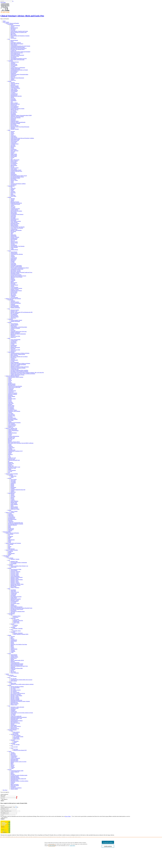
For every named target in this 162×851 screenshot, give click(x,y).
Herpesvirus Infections (15, 104)
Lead (9, 455)
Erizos (12, 747)
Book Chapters (6, 22)
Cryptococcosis (14, 257)
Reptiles (9, 81)
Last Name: (3, 813)
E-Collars (12, 344)
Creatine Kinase (11, 447)
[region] (81, 844)
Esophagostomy (14, 345)
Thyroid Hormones (12, 470)
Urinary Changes (14, 511)
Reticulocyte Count (12, 468)
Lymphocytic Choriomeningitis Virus (15, 522)
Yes (14, 807)
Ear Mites (12, 262)
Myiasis (12, 646)
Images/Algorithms (7, 531)
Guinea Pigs (13, 188)
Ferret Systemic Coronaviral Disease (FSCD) (20, 267)
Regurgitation (13, 487)
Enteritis (12, 152)
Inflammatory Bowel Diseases (14, 411)
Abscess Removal (14, 323)
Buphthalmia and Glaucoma (16, 203)
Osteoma (12, 286)
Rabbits (9, 197)
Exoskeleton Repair (14, 305)
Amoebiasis (13, 63)
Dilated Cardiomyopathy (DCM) (17, 660)
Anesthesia (13, 300)
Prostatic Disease (14, 291)
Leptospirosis (10, 521)
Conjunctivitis (13, 142)
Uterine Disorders (14, 247)
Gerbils (12, 190)
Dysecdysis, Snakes (15, 575)
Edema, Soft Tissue (14, 150)
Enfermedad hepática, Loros (16, 718)
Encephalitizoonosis (15, 218)
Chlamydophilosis (14, 90)
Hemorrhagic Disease (15, 223)
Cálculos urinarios (16, 735)
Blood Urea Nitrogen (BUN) (14, 441)
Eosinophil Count (11, 449)
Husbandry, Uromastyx (15, 583)
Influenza (12, 278)
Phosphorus (10, 462)
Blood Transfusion (14, 355)
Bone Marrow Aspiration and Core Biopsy (19, 356)
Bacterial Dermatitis (15, 85)
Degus (12, 193)
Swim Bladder (13, 563)
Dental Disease (14, 212)
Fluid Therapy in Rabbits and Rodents (18, 364)
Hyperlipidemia (11, 408)
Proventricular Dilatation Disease (17, 176)
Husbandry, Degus (17, 630)
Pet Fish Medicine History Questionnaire (19, 562)
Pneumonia (13, 173)
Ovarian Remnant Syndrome (16, 288)
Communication (14, 639)
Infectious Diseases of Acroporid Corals (19, 32)
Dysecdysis (13, 30)
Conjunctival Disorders (15, 208)
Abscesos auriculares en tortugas (17, 686)
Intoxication (13, 33)
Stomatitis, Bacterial (15, 129)
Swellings (13, 488)
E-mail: (2, 815)
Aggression (13, 84)
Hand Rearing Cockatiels (16, 598)
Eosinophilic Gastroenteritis (16, 265)
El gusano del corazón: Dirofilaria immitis (19, 775)
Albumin (10, 431)
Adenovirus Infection (15, 83)
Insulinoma (13, 279)
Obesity (12, 232)
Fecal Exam (13, 330)
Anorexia (12, 133)
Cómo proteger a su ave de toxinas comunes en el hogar (22, 712)
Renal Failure (10, 420)
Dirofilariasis (13, 259)
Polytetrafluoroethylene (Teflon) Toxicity (19, 175)
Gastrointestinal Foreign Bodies (17, 269)
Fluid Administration (15, 306)
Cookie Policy (72, 845)
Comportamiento (14, 755)
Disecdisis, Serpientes (15, 699)
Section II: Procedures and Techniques (13, 298)
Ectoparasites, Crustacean (16, 42)
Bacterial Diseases (14, 27)
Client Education (6, 555)
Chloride (10, 445)
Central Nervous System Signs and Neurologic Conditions (22, 138)
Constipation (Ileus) (14, 143)
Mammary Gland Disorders (16, 230)
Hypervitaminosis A (15, 106)
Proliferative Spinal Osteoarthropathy (18, 122)
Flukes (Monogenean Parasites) (17, 43)
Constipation (10, 389)
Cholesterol (10, 446)
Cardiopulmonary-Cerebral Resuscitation (19, 327)
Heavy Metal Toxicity (15, 159)
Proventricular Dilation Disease (17, 609)
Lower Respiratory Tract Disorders (18, 226)
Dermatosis (10, 395)
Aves (9, 705)
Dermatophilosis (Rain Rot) (16, 96)
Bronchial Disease (11, 385)
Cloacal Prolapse (14, 65)
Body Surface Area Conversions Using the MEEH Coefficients (20, 443)
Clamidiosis (13, 710)
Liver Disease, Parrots (15, 603)
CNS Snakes (13, 481)
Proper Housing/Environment (16, 606)
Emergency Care (14, 311)
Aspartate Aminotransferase (13, 436)
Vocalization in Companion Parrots (18, 611)
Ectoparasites (13, 99)
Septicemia (13, 76)
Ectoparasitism (13, 149)
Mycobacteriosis (14, 72)
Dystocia (12, 148)
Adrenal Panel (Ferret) (12, 429)
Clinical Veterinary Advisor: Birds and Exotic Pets (22, 16)
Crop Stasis (13, 144)
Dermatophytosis (11, 518)
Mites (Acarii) (13, 34)
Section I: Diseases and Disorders (12, 23)
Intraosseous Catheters (15, 365)
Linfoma (15, 742)
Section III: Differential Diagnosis (12, 375)
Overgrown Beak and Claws (16, 171)
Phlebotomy (13, 334)
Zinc (9, 472)
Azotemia (10, 382)
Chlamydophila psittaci (15, 139)
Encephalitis (13, 217)
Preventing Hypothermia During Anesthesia (19, 370)
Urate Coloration (11, 423)
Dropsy (12, 41)
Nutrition (12, 604)
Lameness (10, 412)
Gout (12, 101)
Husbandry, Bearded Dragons (17, 577)
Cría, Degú (15, 746)
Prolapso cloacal (14, 704)
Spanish (7, 674)
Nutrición (12, 724)
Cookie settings (52, 845)
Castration (13, 358)
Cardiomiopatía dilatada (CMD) (17, 770)
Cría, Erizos (15, 749)
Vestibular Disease (14, 249)
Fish (9, 39)
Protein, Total (10, 465)
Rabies (9, 527)
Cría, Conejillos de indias (18, 736)
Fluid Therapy (13, 346)
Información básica (14, 760)
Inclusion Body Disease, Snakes (17, 584)
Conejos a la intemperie (15, 758)
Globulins (10, 452)
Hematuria (10, 404)
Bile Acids (10, 439)
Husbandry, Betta (14, 561)
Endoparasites (13, 220)
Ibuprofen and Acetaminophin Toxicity (18, 275)
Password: (3, 798)
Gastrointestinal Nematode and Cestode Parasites (20, 46)
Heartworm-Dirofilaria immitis (17, 664)
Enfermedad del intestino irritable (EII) (18, 778)
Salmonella (13, 127)
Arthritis (12, 200)
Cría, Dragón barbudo (15, 687)
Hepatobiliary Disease (15, 273)
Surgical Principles (14, 315)
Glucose (9, 453)
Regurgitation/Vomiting (15, 123)
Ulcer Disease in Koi (15, 56)
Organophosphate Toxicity (16, 170)
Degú (12, 745)
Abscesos (12, 752)
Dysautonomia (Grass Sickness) (17, 214)
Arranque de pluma (14, 708)
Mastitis (12, 281)
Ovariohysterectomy (15, 369)
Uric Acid (10, 471)
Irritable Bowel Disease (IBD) (17, 668)
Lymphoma (13, 280)
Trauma (12, 36)
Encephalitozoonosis (12, 519)
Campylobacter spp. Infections (17, 254)
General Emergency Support (16, 320)
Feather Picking (14, 154)
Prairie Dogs (13, 192)
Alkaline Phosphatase (12, 432)
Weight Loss (13, 80)
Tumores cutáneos (14, 788)
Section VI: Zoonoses (10, 512)
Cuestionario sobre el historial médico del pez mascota (21, 679)
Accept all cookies (108, 842)
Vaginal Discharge (14, 507)
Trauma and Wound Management (17, 55)
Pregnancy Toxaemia (15, 237)
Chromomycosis (14, 64)
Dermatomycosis (14, 94)
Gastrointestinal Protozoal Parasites (18, 47)
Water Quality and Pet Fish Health (17, 59)
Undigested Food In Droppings (14, 422)
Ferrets (9, 250)
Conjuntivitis (13, 713)
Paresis (12, 505)
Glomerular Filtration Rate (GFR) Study (19, 331)
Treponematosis (14, 245)
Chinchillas (13, 191)
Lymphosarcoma (14, 229)
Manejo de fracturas (15, 703)
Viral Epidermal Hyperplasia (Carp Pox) (19, 58)
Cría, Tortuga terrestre (15, 692)
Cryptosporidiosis (14, 93)
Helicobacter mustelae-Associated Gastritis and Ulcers (21, 272)
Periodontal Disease (15, 121)
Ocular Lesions (14, 168)
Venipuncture (13, 317)
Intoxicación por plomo (15, 722)
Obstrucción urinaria (15, 785)
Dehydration (13, 28)
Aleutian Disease (14, 253)
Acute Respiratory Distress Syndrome (15, 377)
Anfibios (10, 681)
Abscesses (13, 82)
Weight (12, 477)
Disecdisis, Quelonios (15, 697)
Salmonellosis (11, 529)
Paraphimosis (13, 118)
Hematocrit (10, 454)
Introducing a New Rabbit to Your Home (19, 644)
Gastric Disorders (14, 222)
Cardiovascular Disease (15, 204)
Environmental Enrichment (16, 596)
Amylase (10, 435)
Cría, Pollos (13, 714)
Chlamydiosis (11, 515)
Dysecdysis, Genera (15, 572)
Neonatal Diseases (14, 284)
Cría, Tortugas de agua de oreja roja (18, 693)
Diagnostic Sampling (15, 302)
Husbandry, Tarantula (15, 559)
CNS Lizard (13, 480)
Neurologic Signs (11, 415)
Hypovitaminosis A (14, 71)
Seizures (9, 421)
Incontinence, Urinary (12, 410)
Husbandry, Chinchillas (18, 628)
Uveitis (12, 248)
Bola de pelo (13, 754)
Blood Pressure (14, 325)
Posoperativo (13, 786)
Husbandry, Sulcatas (15, 581)
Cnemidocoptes (14, 593)
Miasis (12, 763)
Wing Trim (13, 612)
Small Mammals (11, 185)
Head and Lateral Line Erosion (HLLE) (19, 48)
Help (5, 2)
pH (8, 461)
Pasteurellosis (13, 234)
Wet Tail (15, 626)
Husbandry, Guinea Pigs (18, 620)
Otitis (12, 233)
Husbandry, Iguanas (15, 578)
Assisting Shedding (14, 324)
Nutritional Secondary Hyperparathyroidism (19, 74)
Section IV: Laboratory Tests (11, 428)
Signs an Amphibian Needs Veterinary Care (19, 565)
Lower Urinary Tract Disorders (17, 228)
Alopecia (12, 26)
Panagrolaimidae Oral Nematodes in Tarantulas (20, 35)
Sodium (9, 469)
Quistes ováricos (16, 738)
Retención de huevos (15, 728)
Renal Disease (13, 124)
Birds (9, 130)
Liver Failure (10, 413)
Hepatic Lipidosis (14, 102)
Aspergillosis (13, 135)
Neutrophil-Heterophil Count (14, 460)
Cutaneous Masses (14, 209)
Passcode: (2, 805)
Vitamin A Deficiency (15, 587)
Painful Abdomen (14, 504)
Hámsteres (13, 740)
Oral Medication (14, 314)
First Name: (3, 812)
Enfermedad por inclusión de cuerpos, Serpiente (20, 701)
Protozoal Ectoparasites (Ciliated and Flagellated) (20, 51)
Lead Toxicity (13, 602)
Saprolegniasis (13, 75)
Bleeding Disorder (11, 383)
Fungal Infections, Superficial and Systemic (19, 31)
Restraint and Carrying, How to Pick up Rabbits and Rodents (23, 373)
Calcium (9, 444)
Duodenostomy (14, 342)
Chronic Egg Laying (15, 140)
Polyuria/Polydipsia (12, 418)
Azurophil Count (11, 437)
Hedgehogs (13, 195)
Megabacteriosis (14, 165)
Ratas (12, 730)
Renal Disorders (14, 239)
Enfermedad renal (14, 702)
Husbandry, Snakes (14, 580)
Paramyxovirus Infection (15, 117)
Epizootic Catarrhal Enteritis (16, 266)
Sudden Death (13, 476)
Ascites (12, 134)
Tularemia (10, 530)
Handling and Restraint (15, 307)
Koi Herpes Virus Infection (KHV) (18, 49)
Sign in (2, 2)
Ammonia (10, 433)
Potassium (10, 464)
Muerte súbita (13, 683)
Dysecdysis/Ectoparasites (16, 303)
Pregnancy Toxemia (15, 289)
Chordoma (13, 256)
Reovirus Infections (14, 125)
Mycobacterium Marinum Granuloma (15, 523)
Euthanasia (13, 304)
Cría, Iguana (13, 688)
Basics (12, 637)
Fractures (12, 157)
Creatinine (10, 448)
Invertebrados (11, 675)
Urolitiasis (13, 767)
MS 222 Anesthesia (14, 313)
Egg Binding (13, 595)
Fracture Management (15, 576)
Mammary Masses (16, 616)
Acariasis (10, 513)
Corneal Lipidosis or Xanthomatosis (18, 67)
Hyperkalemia (11, 407)
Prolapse (12, 486)
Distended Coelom (12, 398)
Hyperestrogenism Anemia (16, 274)
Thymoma (13, 243)
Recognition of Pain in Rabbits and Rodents (19, 371)
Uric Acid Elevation (12, 424)
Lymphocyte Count (12, 457)
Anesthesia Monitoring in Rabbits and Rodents (20, 353)
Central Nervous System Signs (14, 387)
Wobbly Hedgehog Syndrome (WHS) (20, 634)
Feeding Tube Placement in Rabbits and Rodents (20, 363)
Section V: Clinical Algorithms (12, 473)
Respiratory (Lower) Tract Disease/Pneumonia (20, 126)
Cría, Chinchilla (16, 744)
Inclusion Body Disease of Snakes (17, 108)
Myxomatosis (13, 231)
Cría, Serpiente (14, 691)
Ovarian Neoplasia (14, 287)
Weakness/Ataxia (11, 426)
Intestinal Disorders (14, 225)
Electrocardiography (15, 362)
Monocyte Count (11, 459)
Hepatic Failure (11, 405)
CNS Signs (13, 496)
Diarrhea (12, 97)
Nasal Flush (13, 348)
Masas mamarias (16, 732)
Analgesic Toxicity (14, 656)
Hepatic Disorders (14, 224)
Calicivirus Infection (15, 86)
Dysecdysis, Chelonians (15, 571)
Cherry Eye (13, 206)
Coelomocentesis (14, 340)
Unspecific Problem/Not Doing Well (18, 489)
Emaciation (13, 151)
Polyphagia (10, 416)
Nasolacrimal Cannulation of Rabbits (18, 367)
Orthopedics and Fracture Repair (17, 116)
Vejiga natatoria (14, 680)
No (17, 807)
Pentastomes (13, 119)
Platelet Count (11, 463)
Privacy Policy (68, 816)
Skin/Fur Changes (14, 506)
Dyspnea (10, 399)
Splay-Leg (13, 240)
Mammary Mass (14, 502)
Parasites (12, 485)
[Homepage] (5, 12)
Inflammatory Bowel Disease (16, 276)
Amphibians (10, 60)
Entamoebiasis (13, 100)
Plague (9, 526)
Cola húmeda (15, 741)
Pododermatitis (14, 174)
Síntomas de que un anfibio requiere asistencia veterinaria (22, 684)
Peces (9, 677)
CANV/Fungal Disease (15, 88)
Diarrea (12, 773)
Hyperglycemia (14, 105)
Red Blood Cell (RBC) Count (14, 466)
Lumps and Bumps (14, 501)
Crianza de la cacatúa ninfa (16, 716)
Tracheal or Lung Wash (15, 336)
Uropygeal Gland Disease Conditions (18, 183)
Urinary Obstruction (15, 672)
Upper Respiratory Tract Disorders (17, 246)
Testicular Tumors (14, 242)
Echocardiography (14, 360)
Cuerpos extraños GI (15, 771)
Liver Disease (13, 110)
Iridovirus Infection (14, 109)
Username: (3, 796)
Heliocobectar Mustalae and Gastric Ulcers (19, 666)
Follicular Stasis (14, 155)
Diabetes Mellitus (11, 396)
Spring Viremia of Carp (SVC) (17, 52)
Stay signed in (4, 799)
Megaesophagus (14, 282)
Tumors (12, 182)
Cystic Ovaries (16, 619)
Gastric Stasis (10, 403)
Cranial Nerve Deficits (12, 393)
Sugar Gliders (13, 196)
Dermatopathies (14, 213)
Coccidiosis (13, 66)
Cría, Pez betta (13, 678)
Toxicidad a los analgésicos (16, 787)
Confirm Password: (4, 811)
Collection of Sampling (15, 328)
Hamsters (12, 189)
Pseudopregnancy (14, 238)
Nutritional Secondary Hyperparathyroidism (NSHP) (21, 115)
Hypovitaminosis (14, 163)
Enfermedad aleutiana (15, 777)
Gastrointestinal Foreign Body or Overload (19, 69)
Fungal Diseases (14, 44)
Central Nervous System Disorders (15, 386)
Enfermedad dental (14, 759)
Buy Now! (5, 790)
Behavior (12, 638)
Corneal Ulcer (11, 391)
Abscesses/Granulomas (15, 25)
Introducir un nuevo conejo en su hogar (18, 761)
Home (4, 20)
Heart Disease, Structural (16, 271)
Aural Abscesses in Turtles (16, 569)
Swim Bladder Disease (15, 53)
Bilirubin (10, 440)
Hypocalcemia (13, 162)
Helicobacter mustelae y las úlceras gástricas (19, 780)
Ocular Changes (14, 503)
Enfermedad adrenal (15, 776)
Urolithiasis (13, 296)
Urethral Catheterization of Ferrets (17, 374)
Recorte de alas (14, 727)
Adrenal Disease (14, 251)
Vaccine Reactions (14, 297)
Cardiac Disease (14, 89)
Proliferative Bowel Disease (16, 290)
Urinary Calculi (16, 622)
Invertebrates (10, 24)
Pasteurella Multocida (12, 524)
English (7, 556)
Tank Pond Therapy (15, 316)
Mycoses (12, 166)
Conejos (9, 751)
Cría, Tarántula (14, 676)
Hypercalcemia (11, 406)
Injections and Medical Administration (18, 333)
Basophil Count (11, 438)
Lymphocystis (13, 50)
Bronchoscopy (13, 357)
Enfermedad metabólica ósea (16, 700)
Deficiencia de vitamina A (16, 694)
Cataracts (12, 205)
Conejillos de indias (14, 734)
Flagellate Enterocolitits (15, 68)
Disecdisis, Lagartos (15, 696)
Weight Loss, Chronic (15, 509)
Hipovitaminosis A (14, 721)
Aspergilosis (13, 709)
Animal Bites (10, 514)
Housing (12, 643)
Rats (11, 187)
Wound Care (13, 337)
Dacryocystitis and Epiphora (16, 210)
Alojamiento (13, 753)
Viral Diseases (13, 38)
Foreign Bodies (14, 156)
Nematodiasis (13, 73)
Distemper (13, 261)
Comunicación (13, 757)
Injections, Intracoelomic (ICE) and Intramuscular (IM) (21, 312)
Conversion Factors (12, 390)
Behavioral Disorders (15, 201)
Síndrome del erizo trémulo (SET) (20, 750)
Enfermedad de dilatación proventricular (19, 717)
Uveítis (12, 768)
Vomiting (12, 79)
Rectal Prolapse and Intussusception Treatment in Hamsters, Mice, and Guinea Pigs (27, 372)
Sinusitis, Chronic (14, 180)
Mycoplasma (13, 113)
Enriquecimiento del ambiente (17, 720)
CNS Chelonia (14, 479)
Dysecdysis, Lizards (15, 573)
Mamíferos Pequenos (12, 729)
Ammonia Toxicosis (15, 61)
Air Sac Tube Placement (15, 339)
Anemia (12, 132)
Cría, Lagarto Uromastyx (16, 689)
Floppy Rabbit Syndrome (16, 221)
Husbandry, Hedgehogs (18, 633)
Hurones (10, 769)
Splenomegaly (13, 295)
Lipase (9, 456)
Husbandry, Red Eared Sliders (17, 579)
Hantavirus (10, 520)
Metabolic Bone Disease (15, 585)
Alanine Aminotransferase (13, 430)
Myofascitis (13, 283)
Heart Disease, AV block (16, 270)
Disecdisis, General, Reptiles (16, 695)
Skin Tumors (13, 294)
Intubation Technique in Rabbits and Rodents (20, 366)
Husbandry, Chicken (15, 600)
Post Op (12, 670)
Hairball (12, 642)
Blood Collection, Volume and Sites (18, 354)
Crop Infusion (13, 341)
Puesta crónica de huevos (16, 726)
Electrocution (13, 216)
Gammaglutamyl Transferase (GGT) (15, 451)
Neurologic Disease (14, 167)
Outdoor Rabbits (14, 649)
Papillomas (13, 172)
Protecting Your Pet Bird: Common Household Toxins (21, 608)
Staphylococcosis (14, 241)
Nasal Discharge (11, 414)
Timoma (12, 766)
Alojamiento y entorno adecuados (17, 707)
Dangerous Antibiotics (12, 394)
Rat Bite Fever (11, 528)
